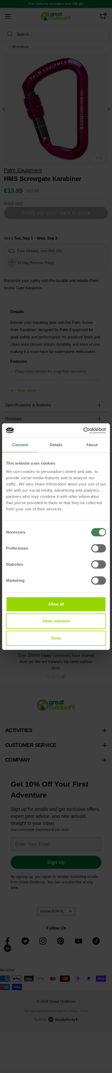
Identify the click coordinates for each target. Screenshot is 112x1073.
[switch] (98, 548)
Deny (56, 638)
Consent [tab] (20, 445)
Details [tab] (56, 445)
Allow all (56, 604)
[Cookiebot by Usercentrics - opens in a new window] (83, 430)
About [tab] (92, 445)
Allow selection (56, 621)
